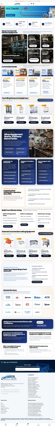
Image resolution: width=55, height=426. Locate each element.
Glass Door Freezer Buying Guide (34, 407)
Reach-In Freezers (31, 380)
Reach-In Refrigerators (32, 379)
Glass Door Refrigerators (33, 381)
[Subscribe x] (38, 369)
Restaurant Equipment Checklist (34, 414)
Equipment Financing (5, 408)
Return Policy (3, 412)
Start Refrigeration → (8, 226)
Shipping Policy (3, 409)
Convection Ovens (31, 394)
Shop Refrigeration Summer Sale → (45, 100)
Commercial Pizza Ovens (33, 395)
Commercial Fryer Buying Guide (34, 410)
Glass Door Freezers (32, 383)
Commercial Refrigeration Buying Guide (36, 404)
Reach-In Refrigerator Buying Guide (35, 406)
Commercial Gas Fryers (32, 391)
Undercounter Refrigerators (33, 388)
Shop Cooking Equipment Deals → (45, 233)
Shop (2, 403)
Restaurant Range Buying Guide (34, 408)
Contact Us (3, 406)
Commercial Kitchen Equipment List (35, 415)
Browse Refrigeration (41, 325)
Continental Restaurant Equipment (17, 383)
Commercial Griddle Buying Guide (34, 411)
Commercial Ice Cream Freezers (34, 397)
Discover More (5, 15)
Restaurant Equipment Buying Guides (35, 403)
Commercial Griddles (32, 393)
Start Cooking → (24, 224)
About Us (2, 404)
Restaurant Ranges (32, 390)
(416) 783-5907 (5, 393)
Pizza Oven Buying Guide (33, 412)
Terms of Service (4, 411)
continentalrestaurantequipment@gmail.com (11, 391)
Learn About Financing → (37, 281)
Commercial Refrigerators (33, 377)
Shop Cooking (40, 322)
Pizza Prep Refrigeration (32, 387)
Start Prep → (41, 226)
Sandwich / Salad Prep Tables (34, 386)
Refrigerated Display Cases (33, 384)
